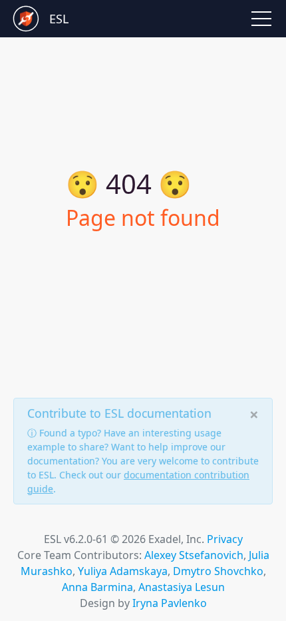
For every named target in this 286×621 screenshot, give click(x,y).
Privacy (225, 539)
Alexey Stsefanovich (193, 555)
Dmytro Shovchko (218, 571)
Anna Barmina (97, 587)
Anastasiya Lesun (181, 587)
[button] (261, 18)
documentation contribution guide (138, 481)
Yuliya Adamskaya (123, 571)
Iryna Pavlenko (169, 603)
